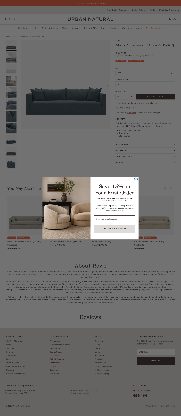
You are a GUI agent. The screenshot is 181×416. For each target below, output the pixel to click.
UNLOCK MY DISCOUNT (114, 229)
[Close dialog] (136, 179)
